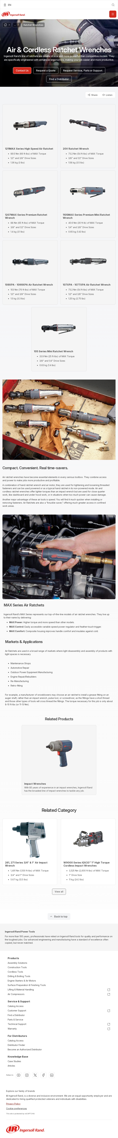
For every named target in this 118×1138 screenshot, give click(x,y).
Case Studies (14, 1061)
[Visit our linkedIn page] (52, 1075)
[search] (113, 4)
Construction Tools (17, 967)
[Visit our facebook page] (43, 1075)
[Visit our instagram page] (27, 1075)
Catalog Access (16, 1006)
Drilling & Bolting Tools (19, 976)
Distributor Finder (16, 1045)
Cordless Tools (15, 971)
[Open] (112, 14)
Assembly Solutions (17, 963)
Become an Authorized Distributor (25, 1049)
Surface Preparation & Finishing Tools (27, 985)
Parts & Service (15, 1019)
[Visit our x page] (35, 1075)
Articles (11, 1065)
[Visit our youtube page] (19, 1075)
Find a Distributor (16, 1015)
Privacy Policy (13, 1103)
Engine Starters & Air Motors (22, 980)
